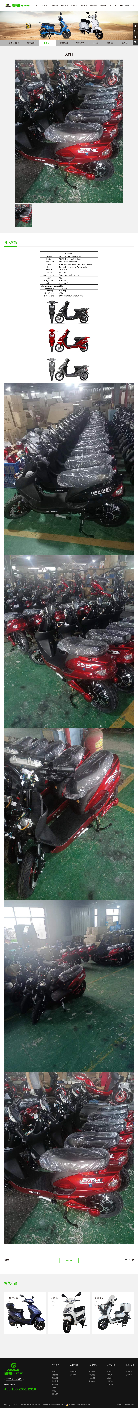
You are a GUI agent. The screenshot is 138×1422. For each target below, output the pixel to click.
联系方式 (129, 1371)
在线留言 (129, 1375)
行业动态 (92, 1378)
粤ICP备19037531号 (56, 1404)
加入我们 (110, 1384)
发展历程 (110, 1378)
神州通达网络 (129, 1404)
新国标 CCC (14, 43)
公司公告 (92, 1371)
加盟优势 (73, 1375)
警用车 (110, 43)
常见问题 (92, 1381)
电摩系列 (47, 43)
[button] (128, 215)
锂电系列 (80, 43)
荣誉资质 (110, 1381)
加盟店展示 (74, 1371)
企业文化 (110, 1375)
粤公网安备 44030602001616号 (79, 1404)
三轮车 (96, 43)
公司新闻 (92, 1375)
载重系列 (64, 43)
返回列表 (69, 1260)
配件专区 (125, 43)
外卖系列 (31, 43)
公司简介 (110, 1371)
